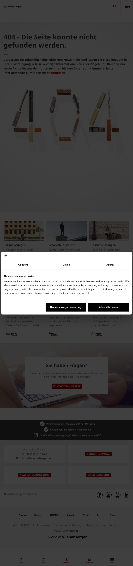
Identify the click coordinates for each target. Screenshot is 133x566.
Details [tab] (67, 264)
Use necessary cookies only (66, 307)
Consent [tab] (23, 264)
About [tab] (110, 264)
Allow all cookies (108, 307)
